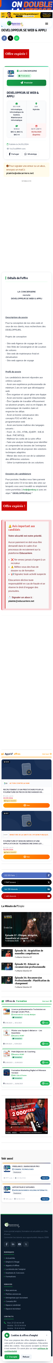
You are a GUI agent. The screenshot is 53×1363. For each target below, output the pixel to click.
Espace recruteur (13, 1309)
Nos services (11, 1290)
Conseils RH (11, 1301)
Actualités (10, 1258)
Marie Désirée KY (24, 957)
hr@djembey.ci (30, 489)
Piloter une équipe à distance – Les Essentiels (26, 1031)
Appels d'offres (12, 1265)
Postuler (28, 82)
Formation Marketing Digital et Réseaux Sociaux (28, 1071)
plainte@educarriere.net (21, 601)
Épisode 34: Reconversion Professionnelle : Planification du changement (32, 980)
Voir (28, 805)
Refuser (26, 1357)
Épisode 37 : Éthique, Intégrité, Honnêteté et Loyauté (21, 937)
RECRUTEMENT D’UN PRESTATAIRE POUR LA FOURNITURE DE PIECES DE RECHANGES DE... (23, 790)
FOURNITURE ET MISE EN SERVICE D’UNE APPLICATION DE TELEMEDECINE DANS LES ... (23, 842)
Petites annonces (13, 1294)
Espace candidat (13, 1305)
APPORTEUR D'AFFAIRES (23, 1187)
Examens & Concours (15, 1273)
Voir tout (45, 754)
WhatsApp (32, 154)
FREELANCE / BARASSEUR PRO (26, 1166)
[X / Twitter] (26, 1244)
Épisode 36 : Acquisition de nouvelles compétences (29, 952)
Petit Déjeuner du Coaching (23, 1051)
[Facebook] (6, 1244)
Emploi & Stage (12, 1262)
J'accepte (13, 1357)
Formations (11, 1276)
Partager (15, 154)
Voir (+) (45, 1178)
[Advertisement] (26, 225)
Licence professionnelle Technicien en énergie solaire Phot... (28, 1010)
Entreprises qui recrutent (17, 1297)
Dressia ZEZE (13, 941)
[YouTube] (19, 1244)
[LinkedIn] (13, 1244)
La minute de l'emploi (15, 1269)
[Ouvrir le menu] (47, 24)
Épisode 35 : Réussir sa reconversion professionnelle (30, 965)
